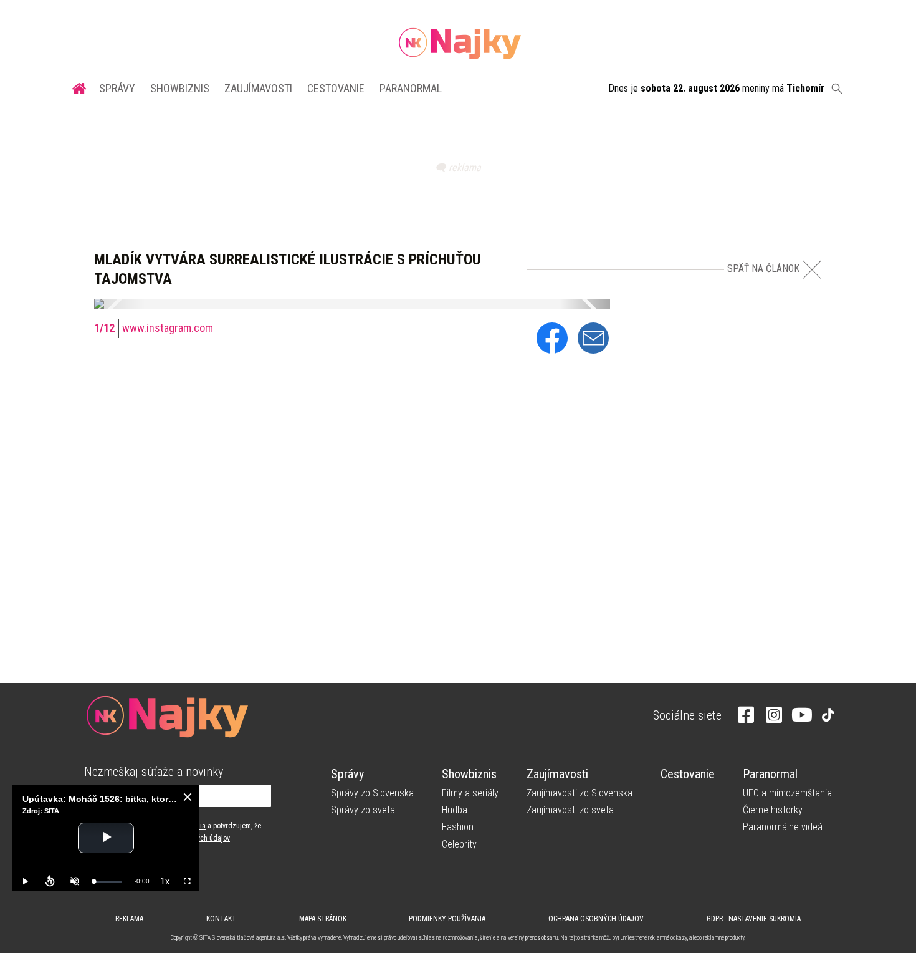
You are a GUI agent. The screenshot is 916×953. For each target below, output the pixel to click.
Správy (117, 88)
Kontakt (221, 918)
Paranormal (410, 88)
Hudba (454, 810)
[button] (119, 304)
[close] (188, 797)
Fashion (458, 827)
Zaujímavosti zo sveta (570, 810)
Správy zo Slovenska (372, 793)
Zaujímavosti (258, 88)
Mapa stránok (322, 918)
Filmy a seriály (470, 793)
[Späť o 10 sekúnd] (49, 881)
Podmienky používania (447, 918)
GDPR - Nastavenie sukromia (754, 918)
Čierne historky (773, 810)
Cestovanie (336, 88)
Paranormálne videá (783, 827)
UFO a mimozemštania (787, 793)
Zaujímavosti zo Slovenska (579, 793)
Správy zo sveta (363, 810)
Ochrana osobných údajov (596, 918)
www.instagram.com (167, 327)
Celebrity (459, 844)
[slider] (107, 882)
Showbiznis (179, 88)
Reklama (129, 918)
